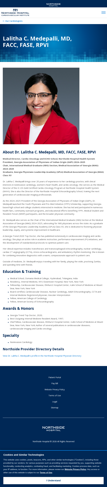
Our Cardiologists (13, 21)
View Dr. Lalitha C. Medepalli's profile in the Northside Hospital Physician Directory (42, 355)
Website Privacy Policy (55, 389)
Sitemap (54, 407)
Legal (54, 401)
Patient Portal (54, 377)
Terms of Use (54, 395)
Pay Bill (54, 383)
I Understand (53, 480)
